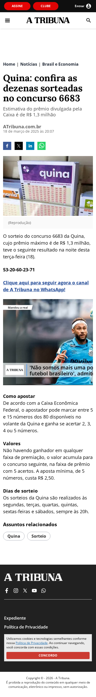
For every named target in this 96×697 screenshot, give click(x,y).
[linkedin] (30, 146)
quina (13, 536)
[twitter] (19, 146)
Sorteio (38, 536)
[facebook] (7, 146)
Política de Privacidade (32, 643)
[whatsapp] (41, 146)
